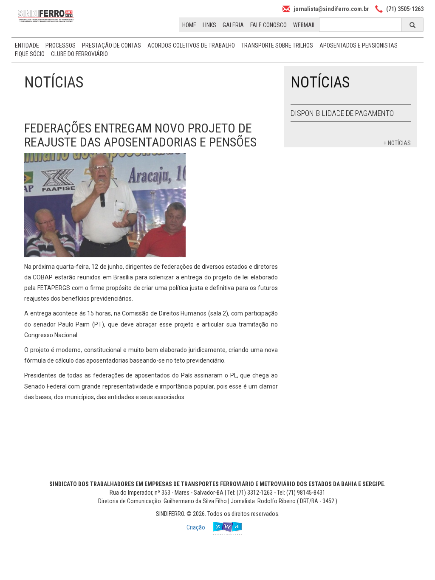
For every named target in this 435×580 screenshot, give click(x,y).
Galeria (233, 25)
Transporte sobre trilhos (277, 45)
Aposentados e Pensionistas (358, 45)
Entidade (27, 45)
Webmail (304, 25)
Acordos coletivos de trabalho (191, 45)
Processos (60, 45)
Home (189, 25)
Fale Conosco (268, 25)
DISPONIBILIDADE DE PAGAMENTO (342, 113)
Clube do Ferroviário (79, 54)
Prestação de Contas (111, 45)
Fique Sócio (30, 54)
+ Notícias (397, 143)
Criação (196, 527)
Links (209, 25)
